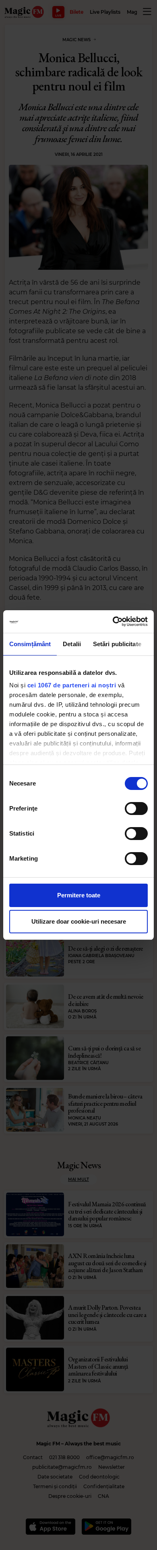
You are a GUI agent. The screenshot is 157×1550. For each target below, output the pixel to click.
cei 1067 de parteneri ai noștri (71, 685)
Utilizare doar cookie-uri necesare (78, 921)
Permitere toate (78, 895)
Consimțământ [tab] (30, 644)
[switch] (136, 808)
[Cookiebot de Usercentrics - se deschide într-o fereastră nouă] (113, 621)
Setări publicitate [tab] (117, 644)
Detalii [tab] (72, 644)
